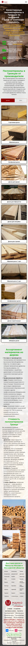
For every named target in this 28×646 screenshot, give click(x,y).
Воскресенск (7, 574)
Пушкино (6, 593)
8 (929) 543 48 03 (17, 44)
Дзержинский (14, 574)
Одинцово (13, 589)
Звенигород (22, 576)
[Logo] (14, 603)
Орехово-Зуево (22, 589)
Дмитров (22, 574)
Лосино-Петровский (22, 582)
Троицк (21, 571)
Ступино (21, 596)
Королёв (21, 579)
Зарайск (13, 576)
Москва (6, 571)
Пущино (13, 593)
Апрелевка (13, 585)
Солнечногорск (14, 596)
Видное (6, 582)
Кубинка (6, 589)
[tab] (7, 100)
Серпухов (6, 596)
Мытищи (6, 585)
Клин (5, 579)
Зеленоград (14, 571)
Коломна (13, 579)
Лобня (12, 582)
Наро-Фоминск (22, 586)
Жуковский (6, 576)
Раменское (22, 593)
